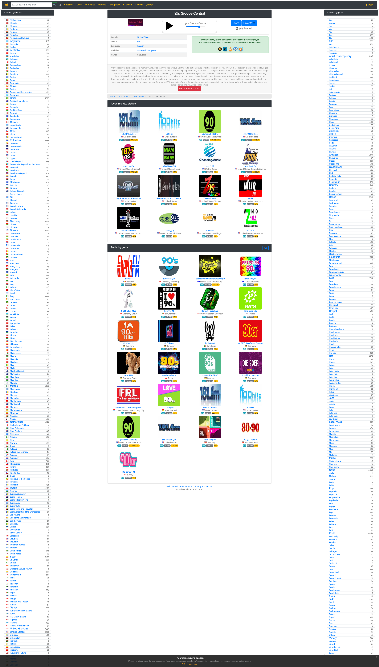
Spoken (332, 584)
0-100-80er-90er (128, 311)
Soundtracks (334, 572)
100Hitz (169, 134)
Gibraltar (14, 227)
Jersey (13, 308)
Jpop (331, 401)
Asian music (334, 92)
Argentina (15, 41)
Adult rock (333, 62)
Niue (12, 440)
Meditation (334, 437)
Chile (12, 131)
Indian (332, 365)
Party (331, 482)
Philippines (15, 464)
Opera (332, 479)
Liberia (13, 335)
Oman (13, 446)
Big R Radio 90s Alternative (129, 198)
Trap (331, 623)
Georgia (13, 218)
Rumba (332, 542)
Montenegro (15, 401)
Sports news (334, 590)
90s (330, 44)
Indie (331, 368)
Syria (12, 578)
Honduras (14, 263)
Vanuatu (13, 641)
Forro (331, 281)
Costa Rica (14, 149)
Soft (331, 560)
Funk (331, 290)
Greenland (15, 233)
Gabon (13, 212)
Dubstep (333, 233)
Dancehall (333, 200)
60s (330, 35)
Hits (331, 356)
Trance (332, 620)
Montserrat (15, 404)
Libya (12, 338)
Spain (13, 556)
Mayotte (13, 383)
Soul (331, 569)
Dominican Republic (19, 173)
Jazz (331, 398)
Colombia (15, 140)
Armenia (14, 44)
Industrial (333, 377)
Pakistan (13, 449)
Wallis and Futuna (18, 653)
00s (330, 20)
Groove (332, 323)
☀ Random (127, 5)
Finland (13, 200)
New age (333, 464)
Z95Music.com (209, 198)
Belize (13, 77)
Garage (332, 299)
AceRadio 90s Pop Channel (169, 198)
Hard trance (334, 338)
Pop (331, 488)
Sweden (14, 572)
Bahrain (13, 62)
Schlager (333, 551)
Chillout (332, 149)
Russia (13, 487)
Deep (331, 209)
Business (333, 137)
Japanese (333, 395)
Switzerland (15, 575)
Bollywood (334, 125)
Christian (333, 154)
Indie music (334, 371)
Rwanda (13, 491)
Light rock (333, 419)
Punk (331, 503)
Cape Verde (15, 125)
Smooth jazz (334, 554)
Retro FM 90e (250, 279)
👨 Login (369, 5)
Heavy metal (335, 347)
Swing (332, 596)
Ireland (13, 287)
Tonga (13, 599)
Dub (331, 230)
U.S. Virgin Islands (18, 617)
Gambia (13, 215)
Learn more (192, 664)
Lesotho (13, 332)
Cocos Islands (16, 137)
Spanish (332, 575)
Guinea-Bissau (16, 254)
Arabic (332, 86)
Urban (332, 635)
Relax (331, 521)
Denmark (14, 167)
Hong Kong (15, 266)
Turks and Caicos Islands (21, 611)
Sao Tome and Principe (20, 518)
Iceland (13, 272)
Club (331, 173)
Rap (331, 512)
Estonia (13, 185)
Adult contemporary (340, 56)
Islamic (332, 386)
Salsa (331, 545)
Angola (13, 32)
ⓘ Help (149, 5)
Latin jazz (333, 413)
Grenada (14, 236)
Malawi (13, 356)
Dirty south (334, 215)
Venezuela (15, 647)
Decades (333, 206)
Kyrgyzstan (15, 323)
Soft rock (333, 563)
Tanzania (14, 587)
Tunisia (13, 605)
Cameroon (15, 119)
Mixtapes (333, 455)
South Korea (15, 554)
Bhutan (13, 86)
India (12, 275)
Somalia (13, 548)
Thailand (14, 590)
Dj (330, 221)
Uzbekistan (15, 638)
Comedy (333, 179)
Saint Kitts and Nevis (19, 500)
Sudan (13, 563)
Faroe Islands (16, 194)
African (332, 65)
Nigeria (13, 437)
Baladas (332, 98)
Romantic (333, 539)
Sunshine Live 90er (250, 375)
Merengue (334, 440)
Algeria (13, 26)
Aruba (13, 47)
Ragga (332, 506)
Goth (331, 314)
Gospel (333, 311)
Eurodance (334, 269)
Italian (331, 392)
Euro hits (333, 266)
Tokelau (13, 595)
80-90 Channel (250, 440)
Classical (333, 170)
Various (332, 641)
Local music (335, 421)
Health (332, 344)
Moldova (14, 392)
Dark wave (334, 203)
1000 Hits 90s (169, 279)
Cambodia (14, 116)
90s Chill (210, 166)
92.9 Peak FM (250, 166)
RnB (331, 530)
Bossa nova (334, 128)
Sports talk (334, 593)
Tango (332, 605)
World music (335, 647)
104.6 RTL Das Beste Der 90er (250, 343)
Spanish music (335, 578)
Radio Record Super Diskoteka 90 (210, 279)
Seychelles (15, 530)
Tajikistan (14, 584)
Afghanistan (15, 20)
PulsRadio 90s (250, 311)
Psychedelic (334, 500)
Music (332, 458)
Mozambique (16, 410)
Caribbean (333, 140)
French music (335, 287)
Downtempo (334, 224)
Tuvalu (13, 614)
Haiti (12, 260)
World (332, 644)
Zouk (331, 653)
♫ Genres (101, 5)
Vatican (13, 644)
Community (334, 182)
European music (336, 272)
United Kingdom (19, 628)
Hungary (14, 269)
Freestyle (333, 284)
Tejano (332, 614)
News (332, 470)
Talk (331, 599)
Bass (331, 107)
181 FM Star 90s (250, 134)
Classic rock (335, 167)
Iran (11, 281)
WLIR (250, 198)
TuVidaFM (209, 230)
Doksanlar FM (128, 472)
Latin (331, 410)
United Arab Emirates (19, 626)
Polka (331, 485)
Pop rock (333, 494)
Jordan (13, 311)
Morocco (14, 407)
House (332, 362)
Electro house (335, 254)
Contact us (207, 486)
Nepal (13, 419)
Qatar (12, 476)
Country (333, 185)
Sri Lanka (14, 560)
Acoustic (333, 53)
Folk (331, 278)
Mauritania (14, 377)
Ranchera (333, 509)
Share (236, 23)
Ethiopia (13, 188)
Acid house (334, 47)
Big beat (333, 116)
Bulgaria (14, 107)
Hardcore (333, 341)
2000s (332, 23)
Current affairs (335, 194)
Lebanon (14, 329)
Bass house (334, 110)
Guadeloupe (15, 239)
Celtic (331, 143)
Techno (332, 608)
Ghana (13, 224)
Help (169, 486)
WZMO (250, 230)
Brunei (13, 104)
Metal (331, 443)
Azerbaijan (15, 56)
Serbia (13, 527)
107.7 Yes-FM (128, 166)
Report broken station (189, 88)
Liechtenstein (16, 341)
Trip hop (333, 626)
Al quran (333, 68)
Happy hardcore (336, 329)
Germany (15, 221)
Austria (13, 53)
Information (334, 380)
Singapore (14, 536)
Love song (334, 431)
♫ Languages (114, 5)
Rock (332, 533)
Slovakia (14, 539)
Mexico (14, 386)
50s (330, 32)
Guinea (13, 251)
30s (330, 26)
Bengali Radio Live (209, 311)
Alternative (334, 71)
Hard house (334, 332)
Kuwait (13, 320)
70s (330, 38)
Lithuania (14, 344)
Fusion (332, 293)
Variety (333, 638)
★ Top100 (68, 5)
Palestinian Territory (19, 452)
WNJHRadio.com (128, 230)
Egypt (12, 179)
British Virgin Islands (19, 101)
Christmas (333, 158)
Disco (331, 218)
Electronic (334, 257)
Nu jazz (332, 473)
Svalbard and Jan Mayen (21, 569)
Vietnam (14, 650)
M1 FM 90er (169, 343)
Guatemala (15, 245)
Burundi (13, 113)
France (13, 203)
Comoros (14, 143)
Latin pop (333, 416)
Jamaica (13, 302)
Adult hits (333, 59)
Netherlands (16, 421)
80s (331, 41)
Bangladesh (15, 65)
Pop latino (333, 491)
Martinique (15, 374)
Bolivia (13, 89)
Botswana (14, 95)
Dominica (14, 170)
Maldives (14, 362)
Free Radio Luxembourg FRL (128, 407)
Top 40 (332, 617)
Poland (13, 467)
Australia (15, 50)
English (140, 46)
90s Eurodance (169, 375)
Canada (14, 122)
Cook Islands (15, 146)
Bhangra (333, 113)
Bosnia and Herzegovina (21, 92)
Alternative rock (336, 74)
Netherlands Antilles (19, 425)
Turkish (332, 632)
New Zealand (16, 431)
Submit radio (178, 486)
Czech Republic (17, 161)
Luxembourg (16, 347)
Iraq (11, 284)
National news (335, 461)
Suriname (14, 566)
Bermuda (14, 83)
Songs (332, 566)
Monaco (13, 395)
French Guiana (16, 206)
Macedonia (15, 350)
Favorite (248, 23)
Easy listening (335, 236)
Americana (334, 80)
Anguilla (14, 35)
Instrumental (335, 383)
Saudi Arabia (15, 521)
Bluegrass (333, 119)
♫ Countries (89, 5)
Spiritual (333, 581)
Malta (12, 368)
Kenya (13, 317)
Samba (332, 548)
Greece (14, 230)
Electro (332, 251)
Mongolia (14, 398)
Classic (332, 161)
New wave (334, 467)
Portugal (14, 470)
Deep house (334, 212)
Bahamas (14, 59)
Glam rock (333, 305)
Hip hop (332, 353)
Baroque (333, 104)
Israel (12, 293)
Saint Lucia (15, 503)
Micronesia (15, 389)
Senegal (14, 524)
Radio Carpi (210, 343)
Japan (12, 305)
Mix (330, 452)
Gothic (332, 317)
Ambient (333, 77)
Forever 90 (169, 311)
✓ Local (78, 5)
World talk (333, 650)
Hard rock (333, 335)
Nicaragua (14, 434)
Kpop (331, 407)
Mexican (333, 446)
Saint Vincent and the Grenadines (25, 512)
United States (17, 631)
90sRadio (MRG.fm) (209, 134)
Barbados (14, 68)
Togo (12, 593)
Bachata (332, 95)
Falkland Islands (17, 191)
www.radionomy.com (146, 50)
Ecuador (14, 176)
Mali (12, 365)
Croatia (13, 152)
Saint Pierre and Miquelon (21, 509)
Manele (332, 434)
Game (331, 296)
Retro (331, 527)
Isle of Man (15, 290)
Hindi (331, 350)
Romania (14, 485)
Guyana (13, 257)
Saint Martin (15, 506)
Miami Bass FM (169, 166)
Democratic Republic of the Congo (25, 164)
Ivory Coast (15, 299)
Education (333, 248)
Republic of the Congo (20, 479)
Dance (332, 197)
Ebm (331, 239)
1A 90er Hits (128, 343)
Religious (333, 524)
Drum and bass (335, 227)
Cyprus (13, 158)
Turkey (13, 607)
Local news (334, 425)
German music (335, 302)
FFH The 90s (210, 440)
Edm (331, 245)
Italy (12, 296)
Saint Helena (16, 497)
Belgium (14, 74)
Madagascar (15, 353)
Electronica (334, 260)
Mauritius (14, 380)
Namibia (13, 416)
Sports (332, 587)
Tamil (331, 602)
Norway (13, 443)
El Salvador (15, 182)
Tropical (332, 629)
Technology (334, 611)
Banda (332, 101)
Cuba (12, 155)
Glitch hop (333, 308)
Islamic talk (334, 389)
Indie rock (333, 374)
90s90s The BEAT (210, 375)
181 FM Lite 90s (128, 134)
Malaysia (14, 359)
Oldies (332, 476)
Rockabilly (333, 536)
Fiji (11, 197)
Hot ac (332, 359)
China (12, 134)
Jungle (332, 404)
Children (333, 146)
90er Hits (129, 375)
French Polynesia (18, 209)
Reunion (14, 482)
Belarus (13, 71)
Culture (332, 188)
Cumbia (332, 191)
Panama (13, 455)
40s (330, 29)
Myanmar (14, 413)
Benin (12, 80)
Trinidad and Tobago (19, 602)
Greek (332, 320)
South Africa (15, 551)
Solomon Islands (17, 545)
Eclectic (332, 242)
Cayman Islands (17, 128)
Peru (12, 461)
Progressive (334, 497)
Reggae (332, 515)
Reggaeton (334, 518)
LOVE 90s (169, 407)
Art (330, 89)
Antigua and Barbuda (19, 38)
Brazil (13, 98)
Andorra (13, 29)
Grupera (333, 326)
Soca (331, 557)
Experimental (335, 275)
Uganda (13, 620)
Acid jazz (333, 50)
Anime (332, 83)
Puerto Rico (15, 473)
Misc (331, 449)
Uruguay (14, 635)
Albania (13, 23)
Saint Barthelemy (18, 494)
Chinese (333, 152)
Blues (331, 122)
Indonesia (14, 278)
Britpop (332, 134)
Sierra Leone (16, 533)
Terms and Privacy (193, 486)
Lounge (332, 428)
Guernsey (14, 248)
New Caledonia (17, 428)
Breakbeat (333, 131)
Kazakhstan (15, 314)
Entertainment (335, 263)
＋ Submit (139, 5)
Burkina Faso (16, 110)
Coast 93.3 (169, 230)
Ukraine (13, 623)
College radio (335, 176)
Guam (12, 242)
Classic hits (334, 164)
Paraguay (14, 458)
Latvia (12, 326)
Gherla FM (128, 279)
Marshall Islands (17, 371)
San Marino (15, 515)
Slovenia (14, 542)
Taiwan (13, 581)
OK (183, 664)
